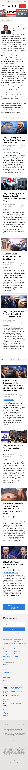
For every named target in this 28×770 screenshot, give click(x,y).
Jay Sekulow (8, 145)
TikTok (5, 659)
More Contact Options (5, 713)
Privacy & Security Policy (17, 725)
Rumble (5, 675)
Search (11, 1)
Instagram (6, 654)
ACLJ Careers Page (16, 703)
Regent (5, 651)
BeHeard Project (16, 695)
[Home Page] (11, 6)
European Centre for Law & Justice (17, 687)
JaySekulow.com (8, 643)
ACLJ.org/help (7, 733)
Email (6, 624)
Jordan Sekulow (8, 147)
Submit (14, 629)
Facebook (6, 646)
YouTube (5, 669)
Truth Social (6, 656)
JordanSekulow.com (20, 643)
